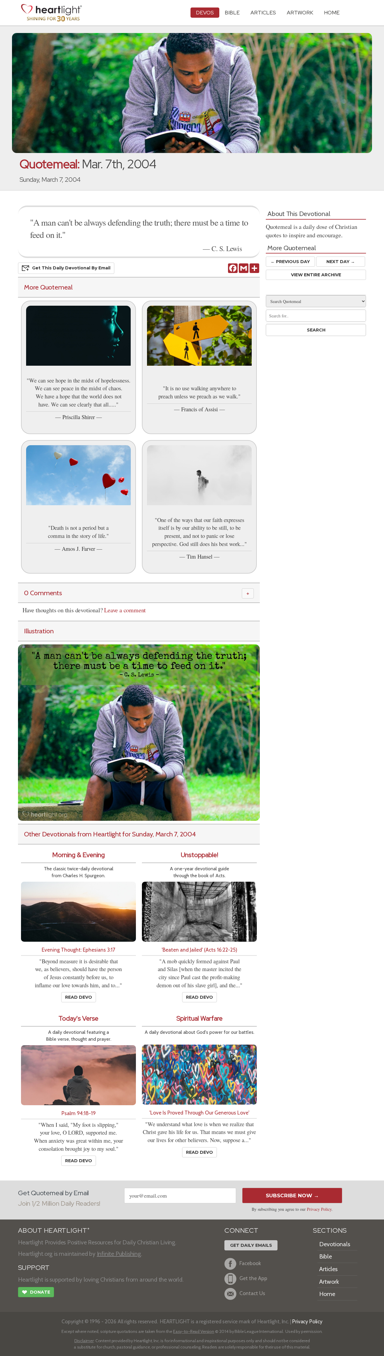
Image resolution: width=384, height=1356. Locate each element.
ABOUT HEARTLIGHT (53, 1230)
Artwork (300, 12)
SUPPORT (34, 1267)
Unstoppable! (199, 854)
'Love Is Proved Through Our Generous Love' (199, 1112)
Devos (205, 12)
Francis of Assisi (199, 409)
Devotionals (334, 1244)
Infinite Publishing (119, 1253)
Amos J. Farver (78, 548)
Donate (36, 1292)
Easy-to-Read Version (193, 1331)
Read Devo (78, 997)
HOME (332, 12)
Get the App (253, 1278)
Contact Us (252, 1293)
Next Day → (340, 261)
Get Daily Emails (251, 1245)
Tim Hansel (199, 556)
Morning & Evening (78, 854)
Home (327, 1294)
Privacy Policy (319, 1209)
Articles (263, 12)
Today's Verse (78, 1018)
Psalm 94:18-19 (79, 1113)
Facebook (250, 1263)
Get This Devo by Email (71, 268)
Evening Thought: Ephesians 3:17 (78, 949)
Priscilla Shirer (78, 417)
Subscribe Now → (292, 1195)
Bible (232, 12)
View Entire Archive (316, 275)
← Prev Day (290, 261)
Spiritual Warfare (199, 1018)
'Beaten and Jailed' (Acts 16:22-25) (199, 949)
